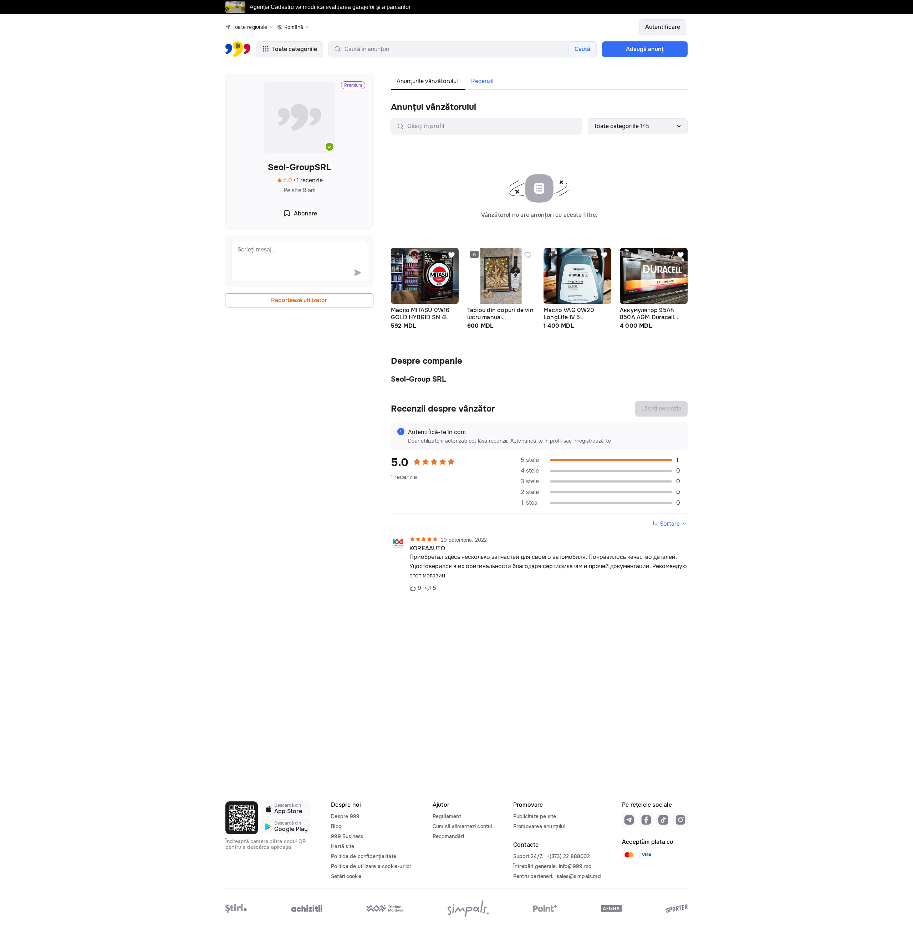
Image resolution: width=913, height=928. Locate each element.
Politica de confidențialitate (363, 856)
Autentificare (662, 27)
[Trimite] (357, 272)
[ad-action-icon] (451, 255)
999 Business (347, 836)
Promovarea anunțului (539, 826)
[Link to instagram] (680, 820)
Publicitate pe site (534, 816)
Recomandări (448, 836)
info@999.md (575, 866)
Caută (582, 49)
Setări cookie (346, 876)
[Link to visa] (646, 855)
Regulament (447, 816)
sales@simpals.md (579, 876)
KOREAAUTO (427, 548)
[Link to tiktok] (663, 820)
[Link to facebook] (646, 820)
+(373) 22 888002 (568, 856)
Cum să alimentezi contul (462, 826)
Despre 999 (345, 816)
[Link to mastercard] (629, 855)
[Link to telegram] (629, 820)
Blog (336, 826)
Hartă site (342, 846)
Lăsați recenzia (661, 408)
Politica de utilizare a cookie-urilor (371, 866)
